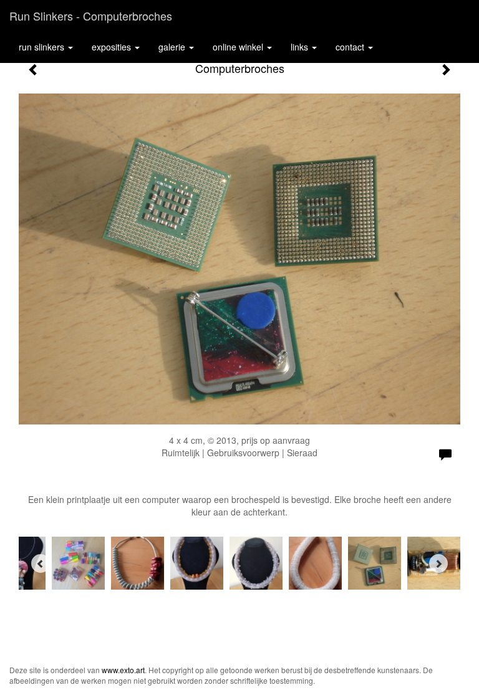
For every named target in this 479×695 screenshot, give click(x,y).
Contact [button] (351, 47)
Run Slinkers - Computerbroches (90, 15)
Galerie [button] (173, 47)
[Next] (438, 563)
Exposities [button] (112, 47)
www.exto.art (123, 669)
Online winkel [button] (239, 47)
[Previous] (40, 563)
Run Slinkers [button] (43, 47)
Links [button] (301, 47)
